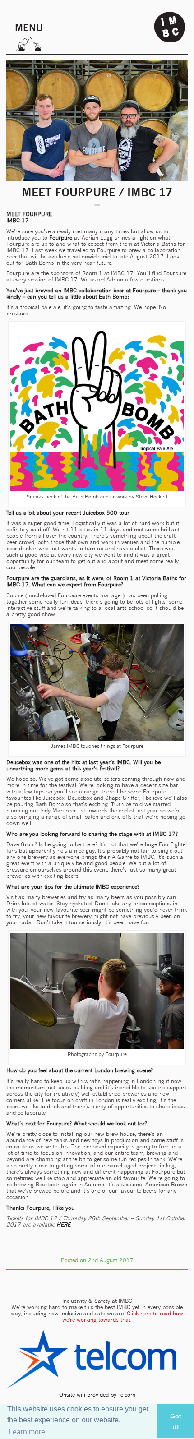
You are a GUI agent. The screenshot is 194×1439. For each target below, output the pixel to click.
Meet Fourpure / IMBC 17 (97, 192)
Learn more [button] (27, 1432)
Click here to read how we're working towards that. (122, 1316)
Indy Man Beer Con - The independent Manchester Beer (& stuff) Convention (170, 27)
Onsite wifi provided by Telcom (97, 1394)
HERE (63, 1224)
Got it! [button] (175, 1421)
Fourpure (60, 237)
